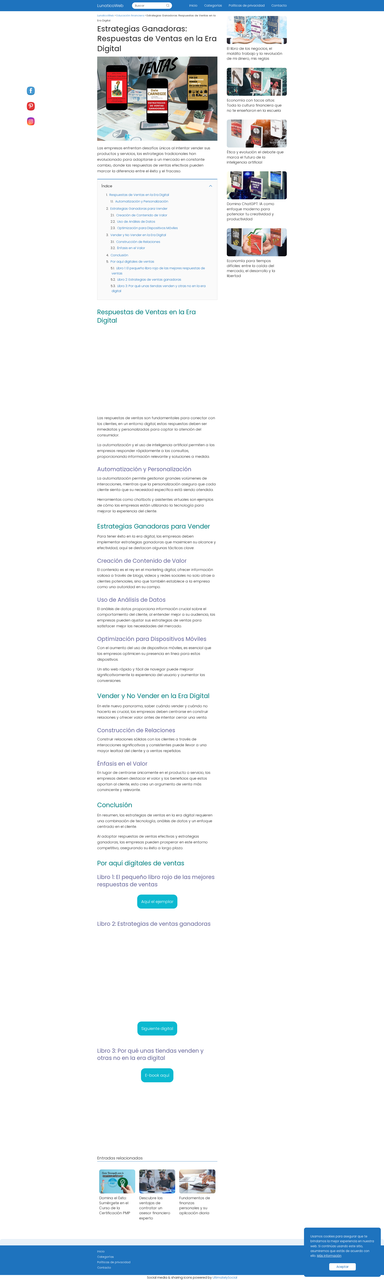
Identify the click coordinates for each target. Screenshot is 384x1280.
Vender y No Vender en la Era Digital (138, 235)
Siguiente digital (157, 1028)
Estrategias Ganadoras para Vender (138, 208)
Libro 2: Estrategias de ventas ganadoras (149, 279)
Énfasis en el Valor (131, 248)
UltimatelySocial (225, 1277)
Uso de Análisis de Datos (136, 221)
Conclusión (119, 255)
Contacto (279, 5)
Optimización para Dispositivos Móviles (147, 228)
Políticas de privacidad (247, 5)
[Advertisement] (157, 369)
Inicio (193, 5)
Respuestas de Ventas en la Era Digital (139, 195)
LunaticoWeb (110, 5)
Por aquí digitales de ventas (132, 261)
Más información (329, 1256)
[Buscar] (168, 5)
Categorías (213, 5)
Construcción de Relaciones (138, 241)
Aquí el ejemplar (157, 901)
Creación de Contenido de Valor (141, 215)
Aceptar (342, 1267)
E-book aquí (157, 1075)
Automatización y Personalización (141, 201)
